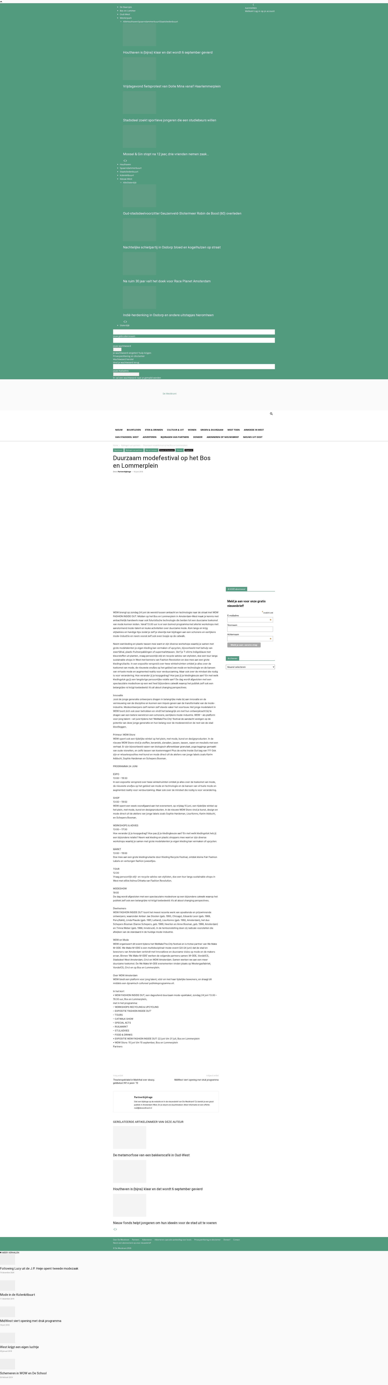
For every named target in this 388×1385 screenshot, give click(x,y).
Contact (236, 1239)
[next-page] (116, 1229)
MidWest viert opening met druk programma (196, 1079)
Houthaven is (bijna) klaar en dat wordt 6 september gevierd (158, 1189)
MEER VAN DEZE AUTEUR (166, 1122)
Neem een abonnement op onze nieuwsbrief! (132, 1243)
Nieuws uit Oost (252, 437)
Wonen (192, 429)
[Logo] (136, 424)
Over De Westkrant (121, 1239)
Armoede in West (254, 429)
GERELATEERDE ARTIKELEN (131, 1122)
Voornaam (232, 625)
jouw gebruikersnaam (124, 336)
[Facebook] (116, 484)
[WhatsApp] (123, 484)
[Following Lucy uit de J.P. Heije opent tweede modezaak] (194, 1259)
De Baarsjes (126, 7)
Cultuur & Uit (175, 429)
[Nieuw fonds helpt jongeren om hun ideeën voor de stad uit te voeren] (166, 1205)
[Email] (130, 484)
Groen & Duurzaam (212, 429)
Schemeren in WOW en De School (23, 1373)
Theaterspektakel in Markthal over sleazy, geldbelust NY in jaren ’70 (133, 1081)
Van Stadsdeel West (127, 437)
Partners (135, 1239)
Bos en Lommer (128, 10)
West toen (233, 429)
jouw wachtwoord (122, 346)
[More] (151, 484)
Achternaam (249, 634)
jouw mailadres (121, 370)
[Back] (253, 4)
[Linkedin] (137, 484)
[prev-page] (114, 1229)
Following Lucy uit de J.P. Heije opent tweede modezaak (39, 1268)
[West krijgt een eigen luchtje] (194, 1338)
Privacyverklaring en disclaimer (129, 356)
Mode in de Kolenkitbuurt (17, 1294)
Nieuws (179, 450)
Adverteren (149, 437)
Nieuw (119, 429)
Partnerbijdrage (124, 471)
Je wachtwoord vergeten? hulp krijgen (132, 352)
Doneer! (197, 437)
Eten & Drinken (154, 429)
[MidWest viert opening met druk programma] (194, 1311)
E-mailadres (249, 615)
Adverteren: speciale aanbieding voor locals (173, 1239)
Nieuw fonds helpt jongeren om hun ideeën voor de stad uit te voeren (165, 1223)
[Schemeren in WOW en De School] (194, 1364)
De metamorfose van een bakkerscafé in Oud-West (151, 1155)
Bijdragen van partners (175, 437)
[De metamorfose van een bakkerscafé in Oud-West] (166, 1137)
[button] (271, 414)
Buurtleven (134, 429)
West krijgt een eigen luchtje (19, 1347)
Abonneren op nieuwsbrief (223, 437)
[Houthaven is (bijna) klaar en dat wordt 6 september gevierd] (166, 1171)
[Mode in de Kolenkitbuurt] (194, 1285)
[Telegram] (144, 484)
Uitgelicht (188, 450)
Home (115, 445)
